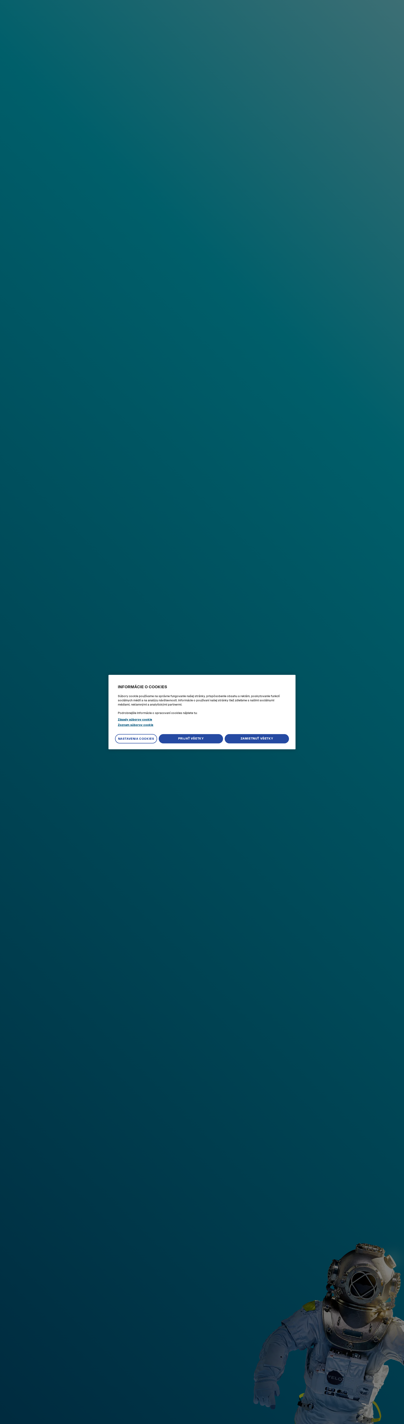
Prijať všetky (191, 738)
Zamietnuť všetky (257, 738)
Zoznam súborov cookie (135, 725)
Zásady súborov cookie (135, 719)
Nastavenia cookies (136, 738)
